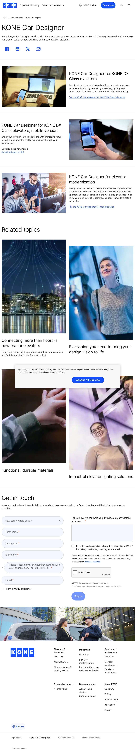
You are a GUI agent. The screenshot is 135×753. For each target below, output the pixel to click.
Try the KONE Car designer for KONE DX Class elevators (97, 97)
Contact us (108, 5)
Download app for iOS (13, 152)
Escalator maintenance (111, 671)
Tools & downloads (16, 18)
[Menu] (129, 5)
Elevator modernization (86, 661)
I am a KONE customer (19, 588)
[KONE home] (10, 5)
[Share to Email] (38, 48)
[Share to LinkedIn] (17, 48)
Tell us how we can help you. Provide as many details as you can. (101, 519)
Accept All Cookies (88, 380)
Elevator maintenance (111, 663)
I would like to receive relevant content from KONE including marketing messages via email (104, 548)
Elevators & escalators (53, 5)
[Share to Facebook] (7, 48)
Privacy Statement (92, 561)
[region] (67, 376)
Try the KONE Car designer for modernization (91, 206)
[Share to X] (27, 48)
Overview (84, 654)
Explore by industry (29, 5)
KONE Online (90, 5)
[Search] (122, 5)
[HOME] (4, 17)
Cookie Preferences (19, 748)
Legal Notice (16, 737)
